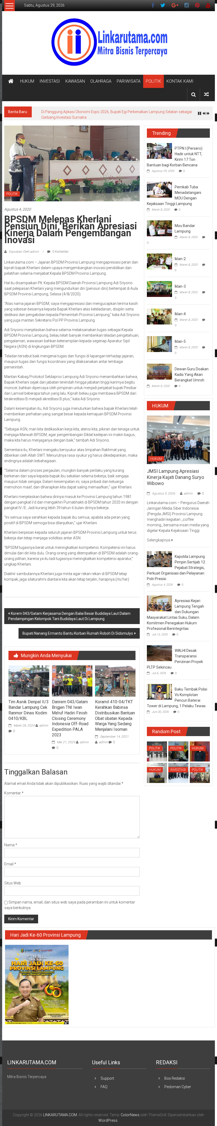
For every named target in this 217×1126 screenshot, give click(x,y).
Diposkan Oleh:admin (24, 251)
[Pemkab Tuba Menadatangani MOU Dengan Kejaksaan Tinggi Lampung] (159, 189)
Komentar (14, 793)
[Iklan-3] (159, 289)
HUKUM (27, 81)
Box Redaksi (174, 1078)
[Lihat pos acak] (206, 94)
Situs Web (12, 883)
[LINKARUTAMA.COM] (10, 81)
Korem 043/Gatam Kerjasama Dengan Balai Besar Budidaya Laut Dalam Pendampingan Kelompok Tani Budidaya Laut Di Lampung (69, 616)
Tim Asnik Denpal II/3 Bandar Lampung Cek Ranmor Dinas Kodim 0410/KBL (28, 710)
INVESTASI (49, 81)
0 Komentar (60, 251)
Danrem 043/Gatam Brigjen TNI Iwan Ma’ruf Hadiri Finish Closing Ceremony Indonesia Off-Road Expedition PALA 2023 (70, 718)
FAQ (104, 1087)
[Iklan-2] (159, 261)
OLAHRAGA (100, 81)
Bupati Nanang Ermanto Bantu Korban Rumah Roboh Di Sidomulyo (77, 633)
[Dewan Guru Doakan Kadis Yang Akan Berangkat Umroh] (159, 371)
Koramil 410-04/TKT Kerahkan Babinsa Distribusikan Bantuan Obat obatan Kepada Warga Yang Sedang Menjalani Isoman (115, 715)
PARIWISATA (129, 81)
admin (43, 725)
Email (10, 864)
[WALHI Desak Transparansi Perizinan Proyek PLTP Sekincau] (159, 653)
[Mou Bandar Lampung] (159, 228)
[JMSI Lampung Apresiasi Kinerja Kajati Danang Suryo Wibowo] (178, 439)
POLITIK (153, 81)
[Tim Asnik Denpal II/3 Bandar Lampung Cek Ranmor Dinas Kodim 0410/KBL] (28, 681)
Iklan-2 (180, 259)
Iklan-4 (180, 314)
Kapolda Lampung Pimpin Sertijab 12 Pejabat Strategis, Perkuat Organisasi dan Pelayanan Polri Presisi (176, 567)
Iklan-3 (180, 286)
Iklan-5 (180, 341)
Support (107, 1078)
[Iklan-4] (159, 316)
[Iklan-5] (159, 344)
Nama (10, 845)
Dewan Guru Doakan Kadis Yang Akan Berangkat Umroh (192, 374)
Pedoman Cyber (177, 1087)
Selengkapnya (159, 540)
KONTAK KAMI (179, 81)
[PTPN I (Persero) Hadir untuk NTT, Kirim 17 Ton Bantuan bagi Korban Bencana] (159, 151)
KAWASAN (75, 81)
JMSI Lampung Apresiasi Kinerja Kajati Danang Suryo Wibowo (175, 477)
